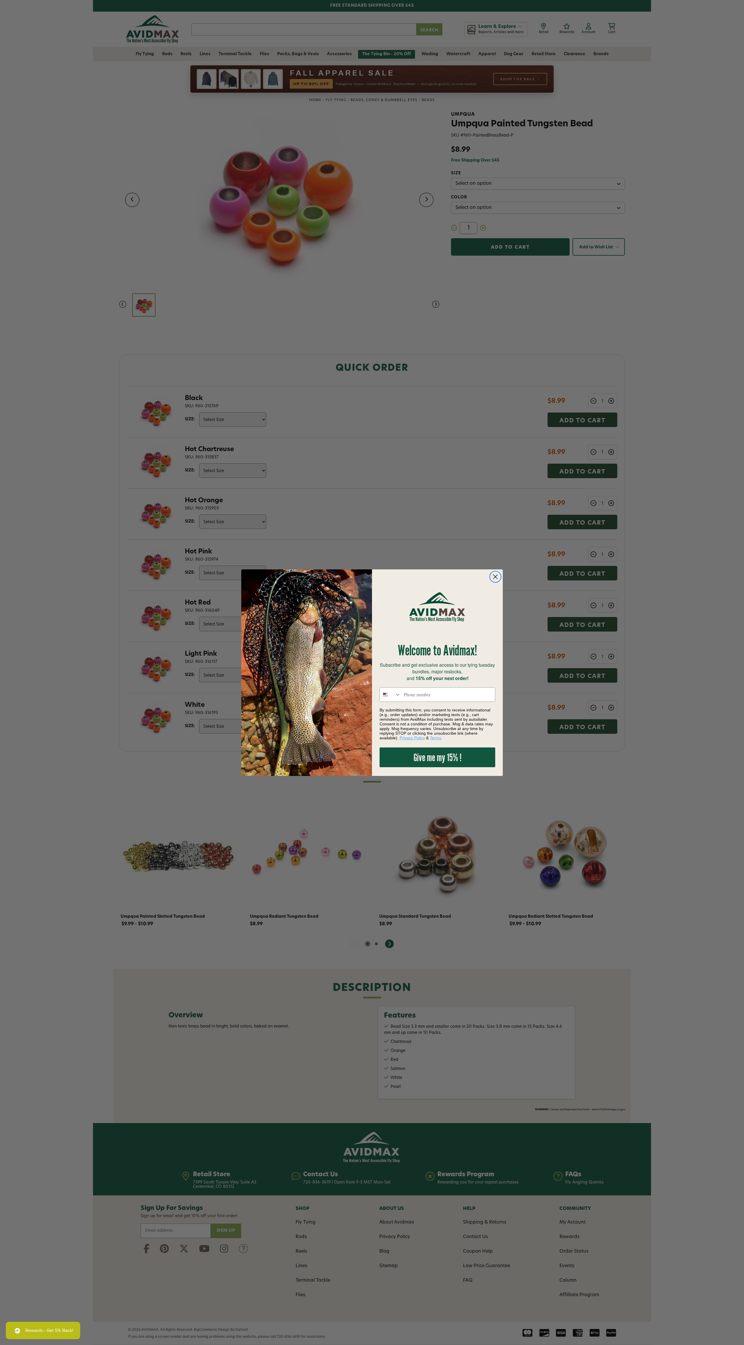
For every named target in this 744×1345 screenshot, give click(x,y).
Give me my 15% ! (438, 757)
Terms (435, 738)
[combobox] (390, 695)
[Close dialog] (495, 577)
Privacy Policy (412, 738)
